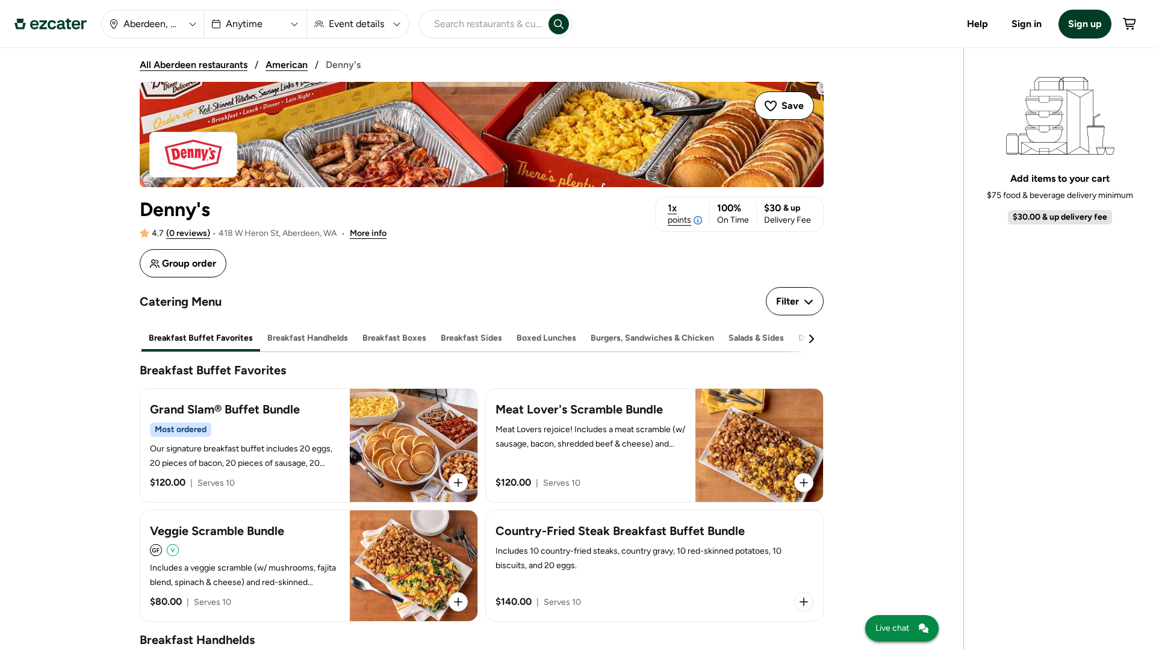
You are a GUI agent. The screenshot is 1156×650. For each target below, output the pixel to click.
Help (977, 23)
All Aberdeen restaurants (193, 64)
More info (368, 233)
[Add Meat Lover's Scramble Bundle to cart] (803, 482)
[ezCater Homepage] (50, 24)
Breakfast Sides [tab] (471, 338)
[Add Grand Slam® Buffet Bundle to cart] (458, 482)
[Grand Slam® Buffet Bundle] (308, 445)
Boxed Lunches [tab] (546, 338)
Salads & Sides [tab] (756, 338)
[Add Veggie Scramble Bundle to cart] (458, 601)
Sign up (1085, 23)
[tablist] (482, 338)
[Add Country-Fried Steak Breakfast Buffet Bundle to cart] (803, 601)
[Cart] (1130, 24)
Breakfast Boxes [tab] (394, 338)
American (287, 64)
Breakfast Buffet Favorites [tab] (201, 338)
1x (679, 213)
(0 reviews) (188, 233)
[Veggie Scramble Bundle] (308, 565)
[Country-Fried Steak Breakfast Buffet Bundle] (654, 565)
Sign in (1027, 23)
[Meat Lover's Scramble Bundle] (654, 445)
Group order (189, 263)
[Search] (558, 24)
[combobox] (482, 24)
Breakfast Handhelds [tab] (307, 338)
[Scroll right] (811, 339)
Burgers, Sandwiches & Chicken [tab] (652, 338)
